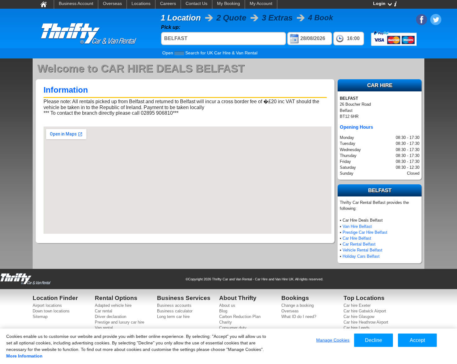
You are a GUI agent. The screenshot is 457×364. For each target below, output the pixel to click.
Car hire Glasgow (359, 316)
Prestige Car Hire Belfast (365, 232)
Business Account (76, 3)
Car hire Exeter (357, 305)
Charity (225, 322)
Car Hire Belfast (357, 238)
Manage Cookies (332, 340)
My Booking (228, 3)
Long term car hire (173, 316)
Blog (223, 311)
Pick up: (170, 27)
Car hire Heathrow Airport (366, 322)
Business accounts (174, 305)
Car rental (103, 311)
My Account (261, 3)
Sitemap (40, 316)
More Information (24, 355)
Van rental (104, 327)
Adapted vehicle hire (113, 305)
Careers (168, 3)
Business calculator (174, 311)
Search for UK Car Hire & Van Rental (209, 52)
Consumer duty (233, 327)
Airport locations (47, 305)
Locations (141, 3)
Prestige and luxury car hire (119, 322)
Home (43, 4)
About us (227, 305)
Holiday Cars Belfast (361, 256)
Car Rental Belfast (359, 244)
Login (379, 3)
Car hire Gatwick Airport (365, 311)
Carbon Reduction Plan (240, 316)
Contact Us (196, 3)
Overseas (112, 3)
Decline (373, 340)
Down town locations (51, 311)
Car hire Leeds (357, 327)
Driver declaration (110, 316)
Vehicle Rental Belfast (362, 250)
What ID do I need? (298, 316)
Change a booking (297, 305)
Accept (417, 340)
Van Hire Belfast (357, 226)
